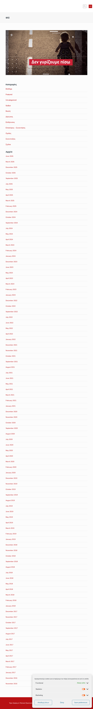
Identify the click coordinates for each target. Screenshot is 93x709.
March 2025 (10, 200)
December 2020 (11, 411)
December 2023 (11, 262)
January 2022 (11, 339)
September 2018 (12, 561)
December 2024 (11, 212)
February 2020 (11, 467)
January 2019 (11, 539)
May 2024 (9, 234)
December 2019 (11, 478)
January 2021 (11, 406)
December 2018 (11, 545)
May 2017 (9, 650)
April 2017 (9, 656)
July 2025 (9, 184)
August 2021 (10, 367)
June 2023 (9, 267)
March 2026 (10, 162)
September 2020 (12, 428)
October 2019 (11, 489)
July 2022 (9, 317)
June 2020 (9, 445)
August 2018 (10, 567)
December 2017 (11, 611)
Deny (62, 702)
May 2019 (9, 517)
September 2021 (12, 361)
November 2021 (11, 350)
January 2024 (11, 256)
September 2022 (12, 312)
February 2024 (11, 250)
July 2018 (9, 572)
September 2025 (12, 178)
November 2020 (11, 417)
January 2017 (11, 672)
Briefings (9, 89)
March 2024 (10, 245)
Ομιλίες (8, 133)
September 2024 (12, 223)
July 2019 (9, 506)
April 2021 (9, 389)
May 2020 (9, 450)
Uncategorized (11, 100)
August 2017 (10, 634)
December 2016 (11, 678)
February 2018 (11, 600)
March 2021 (10, 395)
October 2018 (11, 556)
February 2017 (11, 667)
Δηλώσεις (9, 117)
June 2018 (9, 578)
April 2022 (9, 334)
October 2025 (11, 173)
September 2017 (12, 628)
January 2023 (11, 295)
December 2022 (11, 300)
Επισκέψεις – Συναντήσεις (15, 128)
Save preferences (80, 702)
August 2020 (10, 434)
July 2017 (9, 639)
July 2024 (9, 228)
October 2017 (11, 622)
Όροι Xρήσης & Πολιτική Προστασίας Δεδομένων (25, 703)
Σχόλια (8, 144)
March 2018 (10, 595)
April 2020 (9, 456)
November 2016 (11, 684)
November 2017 (11, 617)
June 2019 (9, 511)
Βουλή (8, 111)
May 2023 (9, 273)
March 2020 (10, 461)
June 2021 (9, 378)
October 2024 (11, 217)
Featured (9, 94)
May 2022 (9, 328)
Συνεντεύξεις (10, 139)
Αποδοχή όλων (43, 702)
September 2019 (12, 495)
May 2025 (9, 189)
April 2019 (9, 523)
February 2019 (11, 534)
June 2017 (9, 645)
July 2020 (9, 439)
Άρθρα (8, 106)
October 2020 (11, 423)
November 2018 (11, 550)
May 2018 (9, 584)
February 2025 (11, 206)
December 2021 (11, 345)
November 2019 (11, 484)
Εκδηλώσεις (10, 122)
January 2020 (11, 473)
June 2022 (9, 323)
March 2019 (10, 528)
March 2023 (10, 284)
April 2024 (9, 239)
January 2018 (11, 606)
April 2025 (9, 195)
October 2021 (11, 356)
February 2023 (11, 289)
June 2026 (9, 156)
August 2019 (10, 500)
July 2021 (9, 373)
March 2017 (10, 661)
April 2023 (9, 278)
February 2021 (11, 400)
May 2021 (9, 384)
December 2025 (11, 167)
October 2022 (11, 306)
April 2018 (9, 589)
